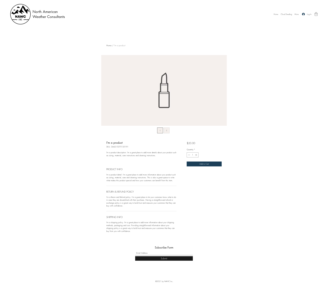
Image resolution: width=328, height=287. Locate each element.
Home (108, 45)
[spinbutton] (192, 155)
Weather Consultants (49, 16)
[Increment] (196, 155)
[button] (316, 14)
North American (45, 11)
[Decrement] (189, 155)
